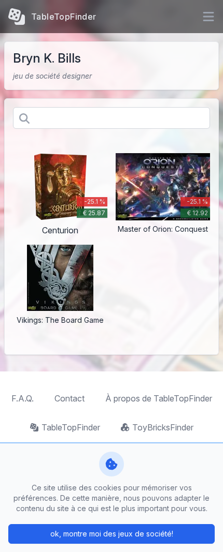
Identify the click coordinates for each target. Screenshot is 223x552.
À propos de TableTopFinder (158, 398)
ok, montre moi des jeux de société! (111, 533)
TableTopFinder (70, 427)
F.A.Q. (22, 398)
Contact (69, 398)
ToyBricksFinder (162, 427)
